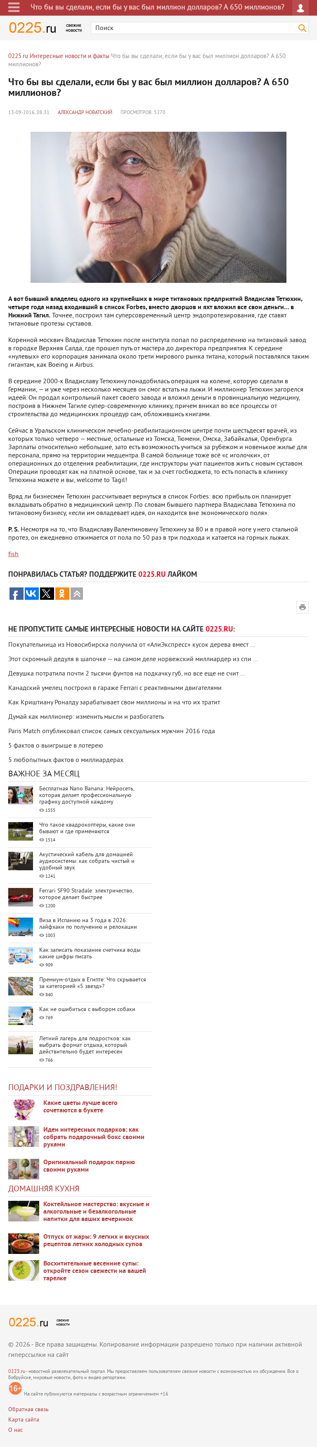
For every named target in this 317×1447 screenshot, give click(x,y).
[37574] (23, 1243)
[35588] (23, 1110)
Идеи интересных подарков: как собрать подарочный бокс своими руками (93, 1137)
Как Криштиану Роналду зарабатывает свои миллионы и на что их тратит (114, 703)
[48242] (23, 1136)
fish (13, 554)
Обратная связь (28, 1409)
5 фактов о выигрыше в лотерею (55, 746)
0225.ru (16, 1372)
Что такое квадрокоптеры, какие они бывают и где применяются (87, 828)
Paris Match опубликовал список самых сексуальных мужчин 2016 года (111, 731)
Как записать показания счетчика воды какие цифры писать (89, 953)
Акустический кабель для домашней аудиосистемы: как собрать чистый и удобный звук (87, 861)
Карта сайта (23, 1420)
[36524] (23, 1270)
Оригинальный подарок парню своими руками (89, 1166)
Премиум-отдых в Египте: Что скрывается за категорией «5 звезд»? (92, 983)
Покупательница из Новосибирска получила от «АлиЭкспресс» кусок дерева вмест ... (131, 645)
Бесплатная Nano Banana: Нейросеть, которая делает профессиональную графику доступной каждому (86, 795)
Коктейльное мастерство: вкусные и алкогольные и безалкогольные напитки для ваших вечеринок (96, 1211)
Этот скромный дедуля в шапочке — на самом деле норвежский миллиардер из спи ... (133, 659)
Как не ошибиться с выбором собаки (87, 1009)
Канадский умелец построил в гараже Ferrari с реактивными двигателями (115, 688)
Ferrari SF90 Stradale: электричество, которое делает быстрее (86, 894)
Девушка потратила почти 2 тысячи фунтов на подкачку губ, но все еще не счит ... (126, 674)
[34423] (23, 1169)
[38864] (23, 1211)
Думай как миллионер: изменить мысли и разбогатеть (86, 717)
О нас (15, 1430)
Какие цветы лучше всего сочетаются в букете (80, 1107)
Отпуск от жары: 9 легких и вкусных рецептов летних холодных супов (96, 1241)
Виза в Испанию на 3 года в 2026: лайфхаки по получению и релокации (88, 924)
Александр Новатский (85, 113)
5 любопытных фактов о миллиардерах (65, 760)
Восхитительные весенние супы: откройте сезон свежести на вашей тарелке (94, 1271)
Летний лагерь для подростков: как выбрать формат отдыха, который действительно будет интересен (85, 1045)
